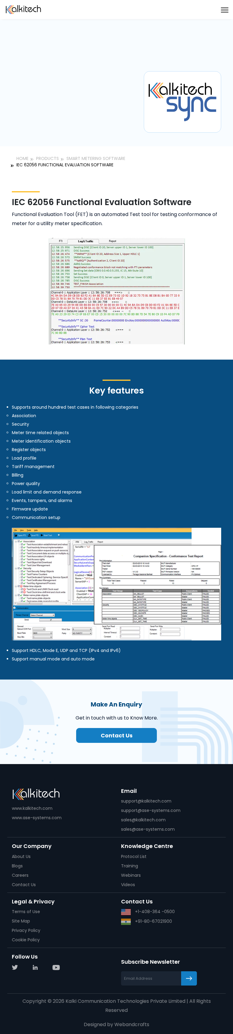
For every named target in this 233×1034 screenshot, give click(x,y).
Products (47, 158)
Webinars (131, 875)
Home (22, 158)
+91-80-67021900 (153, 921)
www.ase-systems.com (37, 818)
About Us (21, 856)
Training (129, 866)
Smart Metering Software (95, 158)
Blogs (17, 866)
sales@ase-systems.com (148, 829)
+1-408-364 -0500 (154, 912)
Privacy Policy (26, 930)
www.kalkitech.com (32, 808)
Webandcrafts (131, 1024)
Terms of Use (26, 912)
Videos (128, 885)
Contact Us (117, 735)
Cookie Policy (26, 940)
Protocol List (134, 856)
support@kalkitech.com (146, 801)
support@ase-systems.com (151, 810)
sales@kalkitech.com (143, 820)
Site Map (21, 921)
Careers (20, 875)
